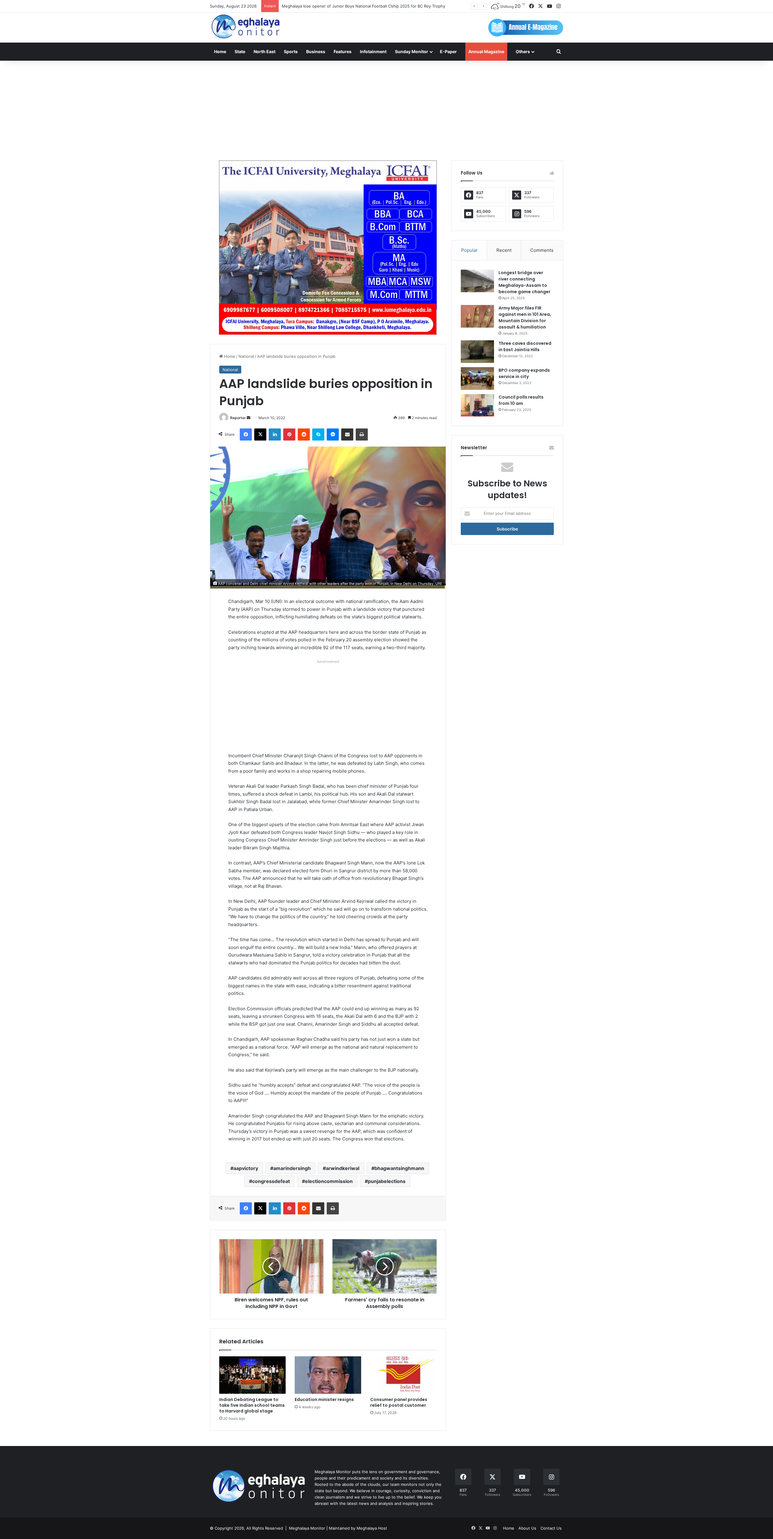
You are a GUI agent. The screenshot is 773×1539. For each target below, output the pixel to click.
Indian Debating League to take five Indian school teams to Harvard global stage (252, 1405)
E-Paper (448, 51)
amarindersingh (292, 1168)
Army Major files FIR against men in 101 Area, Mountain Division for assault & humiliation (525, 317)
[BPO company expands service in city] (477, 378)
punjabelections (387, 1181)
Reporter (238, 417)
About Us (527, 1528)
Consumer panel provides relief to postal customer (398, 1402)
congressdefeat (271, 1181)
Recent (504, 250)
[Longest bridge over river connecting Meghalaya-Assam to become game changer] (477, 281)
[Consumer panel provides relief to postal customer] (403, 1375)
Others (523, 51)
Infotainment (373, 51)
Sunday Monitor (411, 51)
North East (264, 51)
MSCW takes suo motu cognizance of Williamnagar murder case (342, 6)
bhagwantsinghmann (399, 1168)
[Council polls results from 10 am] (477, 405)
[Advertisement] (386, 109)
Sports (291, 51)
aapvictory (245, 1168)
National (246, 356)
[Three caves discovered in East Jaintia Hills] (477, 351)
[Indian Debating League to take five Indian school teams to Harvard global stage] (252, 1375)
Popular (469, 250)
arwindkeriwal (342, 1168)
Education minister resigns (324, 1399)
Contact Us (551, 1528)
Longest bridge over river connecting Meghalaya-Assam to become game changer (524, 282)
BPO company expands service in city (524, 373)
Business (315, 51)
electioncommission (329, 1181)
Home (220, 51)
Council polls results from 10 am (521, 400)
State (240, 51)
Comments (541, 250)
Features (342, 51)
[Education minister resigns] (328, 1375)
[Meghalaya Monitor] (246, 26)
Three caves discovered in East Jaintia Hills (525, 346)
